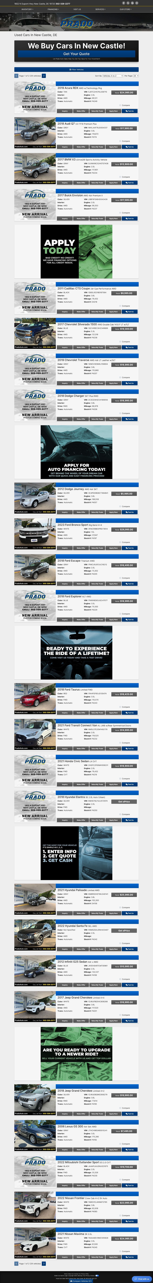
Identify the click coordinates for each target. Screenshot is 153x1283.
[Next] (44, 76)
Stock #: (87, 101)
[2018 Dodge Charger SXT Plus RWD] (35, 405)
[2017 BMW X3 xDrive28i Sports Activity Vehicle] (35, 168)
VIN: (86, 92)
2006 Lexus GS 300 (77, 1126)
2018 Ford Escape (76, 560)
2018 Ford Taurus (75, 689)
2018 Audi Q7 (77, 123)
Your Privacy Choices (89, 1275)
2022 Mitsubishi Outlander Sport (84, 1162)
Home (65, 1273)
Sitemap (80, 1275)
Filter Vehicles (77, 69)
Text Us (131, 111)
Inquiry (65, 111)
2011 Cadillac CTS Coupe (87, 288)
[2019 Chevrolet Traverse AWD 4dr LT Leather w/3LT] (35, 369)
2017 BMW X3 (82, 159)
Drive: (60, 98)
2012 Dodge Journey (78, 489)
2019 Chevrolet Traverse (86, 360)
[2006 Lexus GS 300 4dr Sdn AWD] (35, 1135)
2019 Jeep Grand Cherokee (81, 1090)
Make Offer (81, 111)
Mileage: (88, 98)
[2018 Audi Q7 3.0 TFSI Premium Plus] (35, 132)
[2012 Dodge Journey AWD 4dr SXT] (35, 498)
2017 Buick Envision (80, 195)
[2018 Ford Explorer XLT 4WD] (35, 605)
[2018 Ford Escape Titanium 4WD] (35, 569)
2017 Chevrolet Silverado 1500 (93, 324)
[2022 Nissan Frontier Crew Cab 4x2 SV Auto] (35, 1207)
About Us (70, 1273)
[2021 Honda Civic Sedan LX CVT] (35, 770)
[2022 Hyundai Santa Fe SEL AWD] (35, 935)
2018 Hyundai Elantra (81, 797)
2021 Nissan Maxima (75, 1234)
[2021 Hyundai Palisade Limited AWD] (35, 899)
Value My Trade (97, 111)
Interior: (61, 95)
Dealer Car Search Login (60, 1275)
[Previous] (16, 76)
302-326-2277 (63, 4)
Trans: (60, 101)
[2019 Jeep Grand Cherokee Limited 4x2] (35, 1099)
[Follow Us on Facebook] (123, 3)
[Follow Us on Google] (132, 3)
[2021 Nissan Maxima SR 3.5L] (35, 1243)
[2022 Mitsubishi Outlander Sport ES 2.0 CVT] (35, 1171)
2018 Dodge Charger (78, 395)
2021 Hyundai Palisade (79, 890)
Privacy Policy (85, 1273)
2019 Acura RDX (80, 88)
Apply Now (113, 111)
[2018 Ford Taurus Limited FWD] (35, 698)
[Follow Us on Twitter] (128, 3)
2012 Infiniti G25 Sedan (78, 961)
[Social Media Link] (136, 3)
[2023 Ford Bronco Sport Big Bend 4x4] (35, 534)
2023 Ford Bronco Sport (80, 524)
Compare (126, 105)
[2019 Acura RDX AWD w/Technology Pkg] (35, 97)
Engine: (87, 95)
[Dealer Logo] (76, 21)
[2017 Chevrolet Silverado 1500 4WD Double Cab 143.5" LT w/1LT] (35, 333)
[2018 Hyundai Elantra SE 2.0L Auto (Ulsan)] (35, 806)
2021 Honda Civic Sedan (77, 761)
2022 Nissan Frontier (82, 1198)
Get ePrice (124, 801)
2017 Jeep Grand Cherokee (81, 997)
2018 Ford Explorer (74, 596)
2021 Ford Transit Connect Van (94, 725)
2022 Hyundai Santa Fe (77, 926)
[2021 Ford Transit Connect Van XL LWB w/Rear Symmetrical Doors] (35, 734)
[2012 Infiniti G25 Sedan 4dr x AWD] (35, 970)
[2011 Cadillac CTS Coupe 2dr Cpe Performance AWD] (35, 297)
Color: (60, 92)
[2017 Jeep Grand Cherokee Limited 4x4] (35, 1006)
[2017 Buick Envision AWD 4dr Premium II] (35, 204)
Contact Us (77, 1273)
